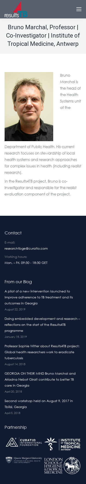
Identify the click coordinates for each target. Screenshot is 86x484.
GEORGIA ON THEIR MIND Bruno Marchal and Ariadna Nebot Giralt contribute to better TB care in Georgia (40, 379)
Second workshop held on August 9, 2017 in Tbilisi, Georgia (39, 404)
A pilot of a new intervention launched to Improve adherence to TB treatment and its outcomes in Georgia (39, 297)
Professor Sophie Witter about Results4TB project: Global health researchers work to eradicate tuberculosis (42, 352)
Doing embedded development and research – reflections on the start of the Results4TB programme (42, 324)
